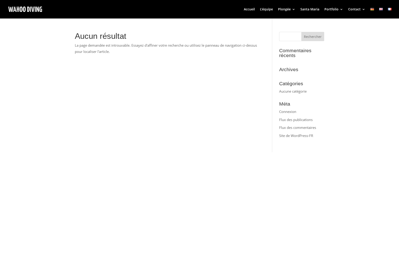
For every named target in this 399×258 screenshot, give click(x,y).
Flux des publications (296, 119)
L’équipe (266, 9)
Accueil (249, 9)
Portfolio (331, 9)
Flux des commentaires (297, 127)
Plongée (284, 9)
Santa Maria (309, 9)
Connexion (287, 111)
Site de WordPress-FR (296, 135)
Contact (354, 9)
